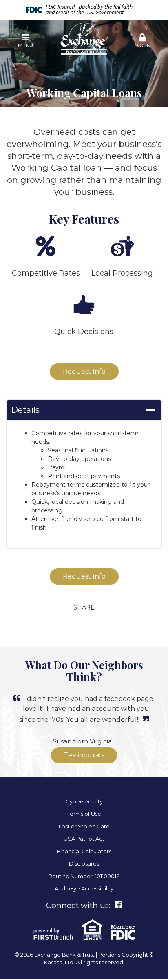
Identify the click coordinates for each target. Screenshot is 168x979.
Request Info (84, 371)
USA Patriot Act (84, 838)
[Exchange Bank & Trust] (84, 40)
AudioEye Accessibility (84, 888)
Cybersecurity (84, 801)
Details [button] (25, 410)
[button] (25, 41)
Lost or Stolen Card (84, 826)
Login (142, 45)
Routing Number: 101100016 (84, 876)
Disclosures (84, 863)
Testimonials (84, 755)
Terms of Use (84, 813)
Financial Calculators (84, 851)
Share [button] (84, 607)
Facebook (118, 905)
